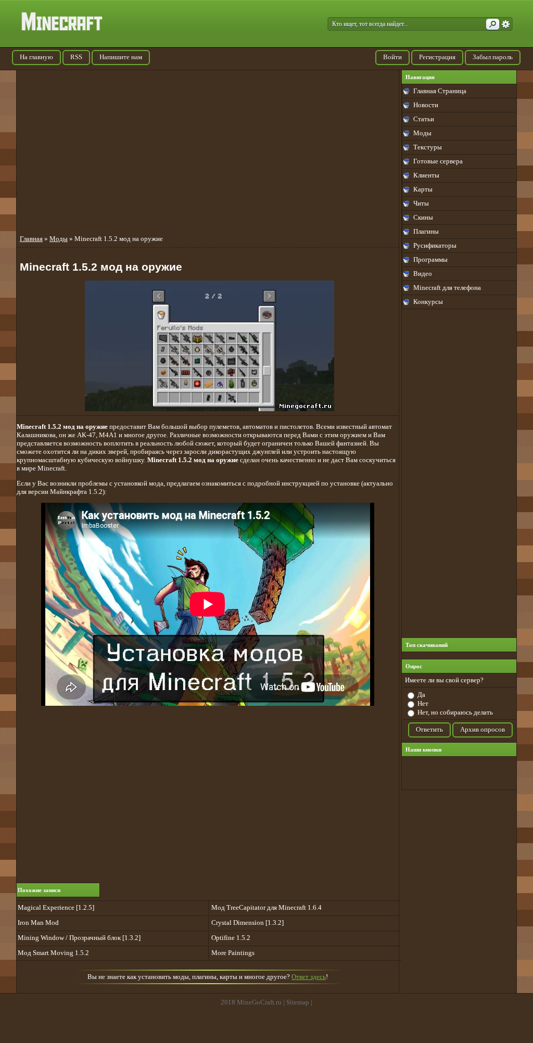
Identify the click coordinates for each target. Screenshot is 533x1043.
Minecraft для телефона (447, 287)
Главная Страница (439, 91)
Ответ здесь (308, 977)
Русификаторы (434, 245)
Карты (423, 189)
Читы (421, 203)
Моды (422, 133)
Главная (31, 239)
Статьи (423, 119)
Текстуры (427, 147)
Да (421, 694)
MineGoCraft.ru (259, 1002)
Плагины (426, 231)
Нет (422, 703)
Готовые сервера (438, 161)
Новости (425, 105)
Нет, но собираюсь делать (455, 712)
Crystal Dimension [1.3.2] (247, 922)
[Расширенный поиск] (506, 24)
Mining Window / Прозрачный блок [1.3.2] (79, 938)
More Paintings (233, 953)
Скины (423, 217)
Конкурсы (428, 302)
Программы (430, 259)
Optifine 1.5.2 (230, 938)
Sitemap (297, 1002)
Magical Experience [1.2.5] (56, 907)
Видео (422, 273)
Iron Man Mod (38, 922)
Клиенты (426, 175)
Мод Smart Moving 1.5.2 (53, 953)
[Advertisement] (459, 473)
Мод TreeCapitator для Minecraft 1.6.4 (266, 907)
